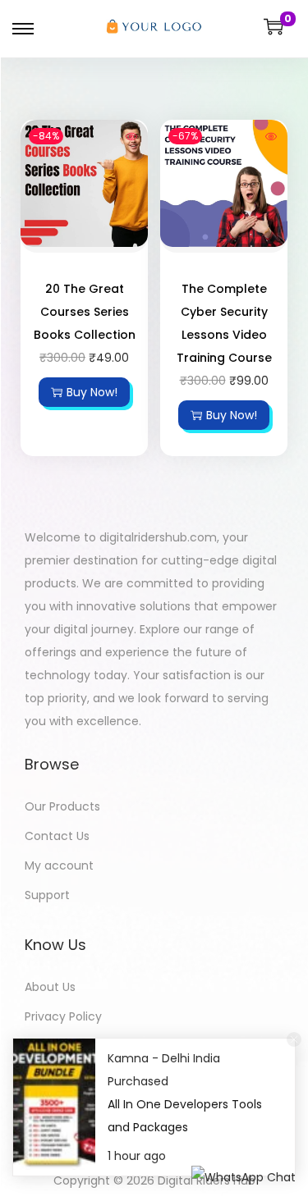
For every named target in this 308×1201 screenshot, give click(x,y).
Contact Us (57, 836)
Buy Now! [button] (92, 392)
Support (47, 895)
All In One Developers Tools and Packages (185, 1115)
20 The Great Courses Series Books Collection (85, 312)
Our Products (62, 806)
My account (59, 865)
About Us (50, 987)
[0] (273, 26)
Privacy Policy (63, 1016)
